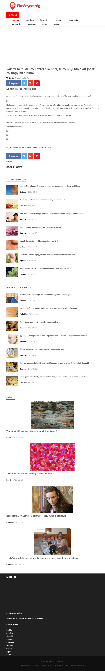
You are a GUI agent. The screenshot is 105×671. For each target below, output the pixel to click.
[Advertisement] (52, 46)
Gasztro (32, 24)
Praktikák (73, 20)
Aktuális (29, 20)
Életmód (44, 20)
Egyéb (45, 24)
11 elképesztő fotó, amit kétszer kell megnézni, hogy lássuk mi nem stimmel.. (43, 558)
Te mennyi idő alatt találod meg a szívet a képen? (30, 473)
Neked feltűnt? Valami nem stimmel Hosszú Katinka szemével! (36, 516)
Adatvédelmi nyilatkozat (30, 666)
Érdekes (58, 20)
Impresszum (46, 666)
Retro (57, 24)
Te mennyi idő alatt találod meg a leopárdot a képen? (31, 431)
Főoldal (14, 15)
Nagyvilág (16, 24)
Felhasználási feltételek (75, 666)
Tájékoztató (58, 666)
